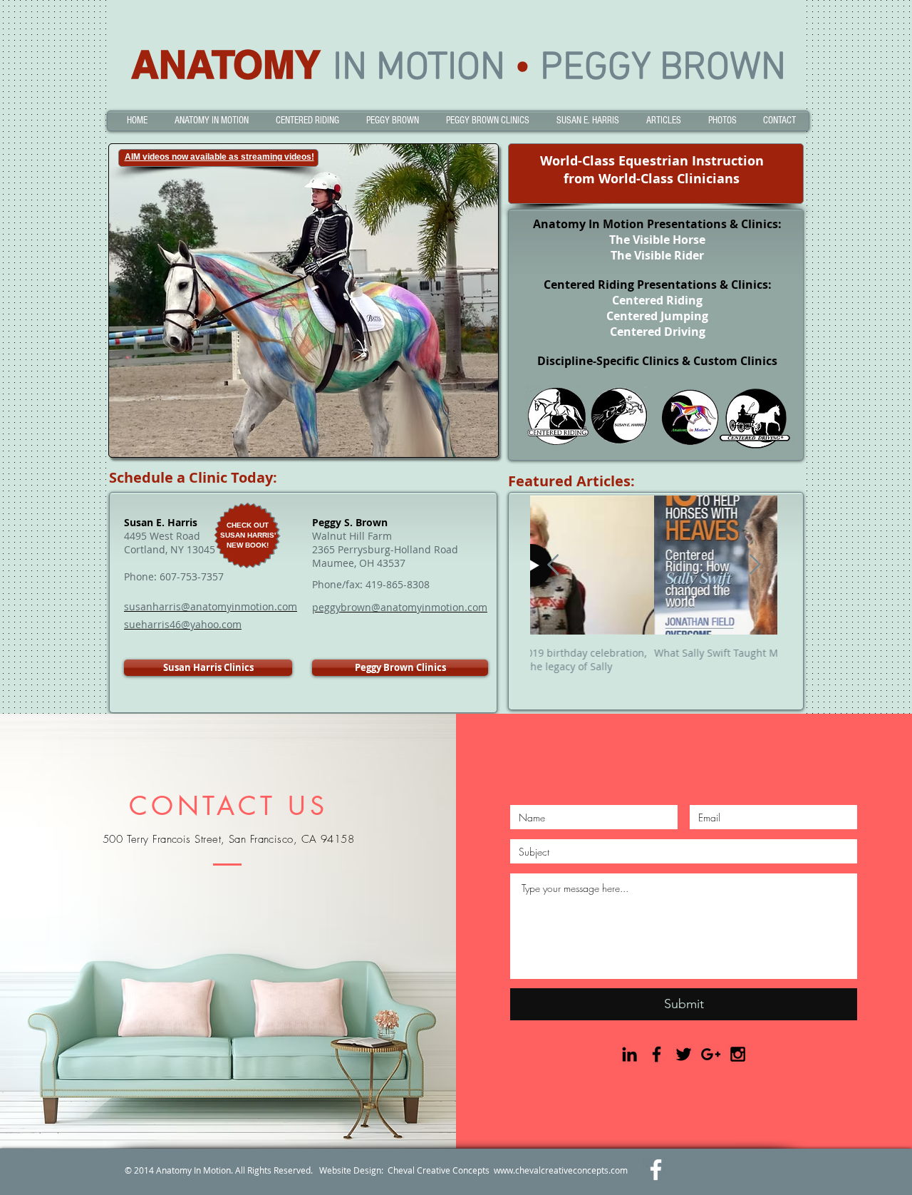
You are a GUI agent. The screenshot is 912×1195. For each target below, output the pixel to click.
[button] (211, 121)
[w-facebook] (656, 1170)
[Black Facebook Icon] (656, 1054)
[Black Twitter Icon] (683, 1054)
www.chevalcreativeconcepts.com (561, 1170)
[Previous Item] (552, 566)
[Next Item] (754, 566)
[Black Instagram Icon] (737, 1054)
